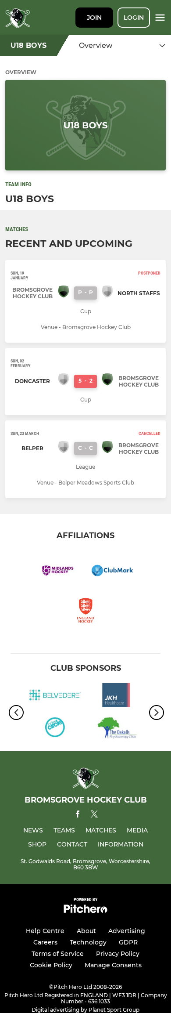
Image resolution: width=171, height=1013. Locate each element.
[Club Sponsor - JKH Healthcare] (116, 696)
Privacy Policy (117, 954)
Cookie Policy (51, 965)
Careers (45, 942)
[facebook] (77, 815)
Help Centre (45, 931)
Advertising (126, 931)
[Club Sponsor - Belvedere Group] (54, 696)
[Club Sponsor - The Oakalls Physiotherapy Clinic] (116, 728)
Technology (88, 942)
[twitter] (94, 815)
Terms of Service (58, 954)
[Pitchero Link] (85, 911)
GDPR (128, 942)
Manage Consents (113, 965)
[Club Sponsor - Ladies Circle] (54, 728)
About (86, 931)
